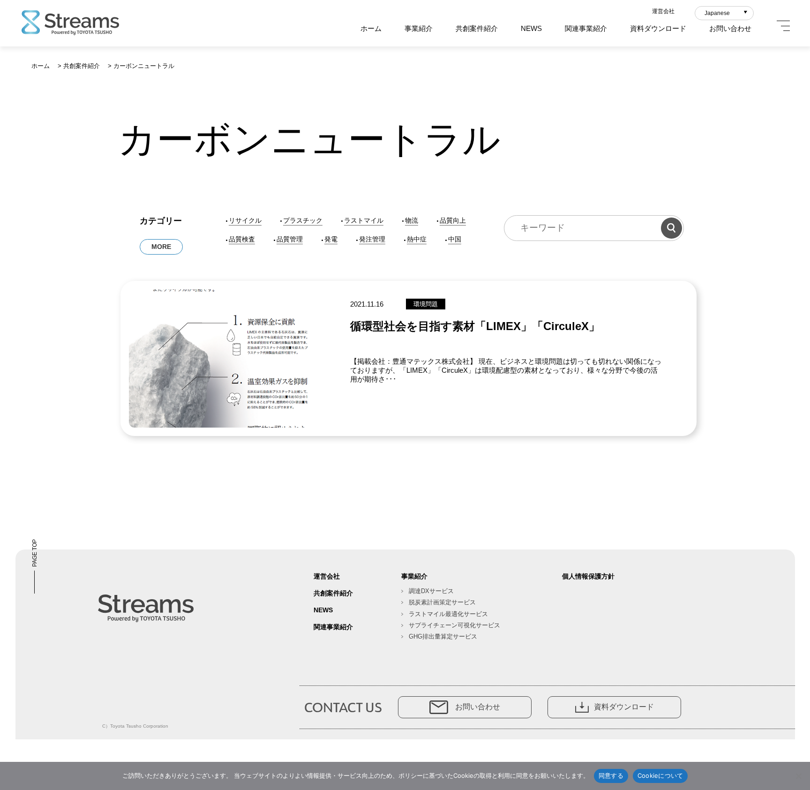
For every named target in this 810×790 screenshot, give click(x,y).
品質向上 (453, 220)
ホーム (371, 28)
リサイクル (245, 220)
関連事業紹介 (586, 28)
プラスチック (302, 220)
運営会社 (663, 11)
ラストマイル (363, 220)
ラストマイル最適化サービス (448, 613)
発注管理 (372, 239)
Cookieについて (660, 775)
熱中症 (417, 239)
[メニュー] (783, 26)
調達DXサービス (431, 590)
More (161, 246)
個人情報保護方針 (588, 576)
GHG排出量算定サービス (443, 636)
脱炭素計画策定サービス (442, 602)
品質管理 (290, 239)
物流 (411, 220)
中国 (454, 239)
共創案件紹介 (477, 28)
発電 (331, 239)
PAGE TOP (34, 553)
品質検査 (242, 239)
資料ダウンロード (658, 28)
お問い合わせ (730, 28)
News (531, 28)
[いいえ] (798, 776)
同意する (611, 775)
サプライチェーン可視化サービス (454, 625)
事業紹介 (419, 28)
